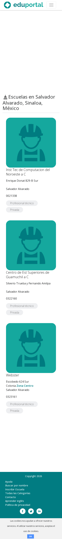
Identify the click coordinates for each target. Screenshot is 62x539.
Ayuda (8, 481)
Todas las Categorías (17, 493)
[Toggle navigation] (51, 5)
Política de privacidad (17, 504)
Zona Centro (25, 386)
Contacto (10, 497)
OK (30, 536)
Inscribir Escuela (14, 489)
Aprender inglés (14, 501)
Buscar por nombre (16, 485)
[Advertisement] (31, 52)
